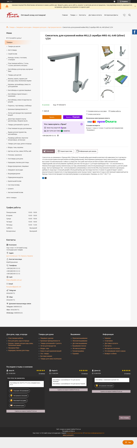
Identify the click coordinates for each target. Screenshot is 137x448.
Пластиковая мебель (15, 338)
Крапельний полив (14, 181)
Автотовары (12, 50)
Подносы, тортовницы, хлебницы (20, 105)
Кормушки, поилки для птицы (18, 162)
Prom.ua (78, 429)
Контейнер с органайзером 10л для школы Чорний (69, 383)
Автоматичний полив (15, 192)
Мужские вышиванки (80, 338)
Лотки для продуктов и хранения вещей (19, 114)
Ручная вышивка (78, 351)
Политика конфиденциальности (94, 433)
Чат (129, 442)
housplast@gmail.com (13, 287)
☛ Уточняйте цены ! (14, 38)
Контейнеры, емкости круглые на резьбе (19, 101)
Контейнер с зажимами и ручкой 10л (107, 379)
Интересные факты (111, 15)
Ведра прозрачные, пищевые (18, 166)
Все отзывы (125, 417)
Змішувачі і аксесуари (23, 27)
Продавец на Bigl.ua (68, 431)
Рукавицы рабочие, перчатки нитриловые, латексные (18, 139)
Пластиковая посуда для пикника (20, 128)
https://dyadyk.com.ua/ (14, 280)
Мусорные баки (13, 348)
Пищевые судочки (46, 338)
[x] (45, 178)
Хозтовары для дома (15, 159)
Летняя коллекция (79, 348)
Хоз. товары (44, 353)
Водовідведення (14, 173)
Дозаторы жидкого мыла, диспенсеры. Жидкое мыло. (18, 120)
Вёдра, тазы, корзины (15, 147)
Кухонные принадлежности (18, 109)
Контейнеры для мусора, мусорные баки (20, 70)
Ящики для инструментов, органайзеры (17, 133)
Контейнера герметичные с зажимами (17, 95)
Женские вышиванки (80, 341)
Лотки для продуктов (48, 346)
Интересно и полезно (112, 348)
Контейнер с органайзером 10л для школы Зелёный (66, 380)
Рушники (76, 353)
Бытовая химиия (46, 356)
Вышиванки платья (79, 346)
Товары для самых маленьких (51, 359)
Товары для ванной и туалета (18, 124)
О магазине (109, 341)
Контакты (82, 15)
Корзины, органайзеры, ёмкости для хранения (19, 85)
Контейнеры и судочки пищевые (19, 90)
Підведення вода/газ (15, 177)
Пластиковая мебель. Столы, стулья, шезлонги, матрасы (18, 64)
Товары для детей (14, 75)
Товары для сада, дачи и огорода (19, 143)
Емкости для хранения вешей (50, 351)
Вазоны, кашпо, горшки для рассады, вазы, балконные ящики (19, 80)
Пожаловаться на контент (75, 433)
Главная (65, 15)
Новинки (108, 338)
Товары (72, 15)
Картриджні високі (54, 27)
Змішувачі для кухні (39, 27)
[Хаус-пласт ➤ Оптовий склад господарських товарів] (12, 15)
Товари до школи (14, 46)
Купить (52, 117)
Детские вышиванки (80, 343)
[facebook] (43, 178)
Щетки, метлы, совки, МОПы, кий (19, 151)
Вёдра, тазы (44, 348)
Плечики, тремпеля (15, 155)
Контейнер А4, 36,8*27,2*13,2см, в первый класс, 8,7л (25, 383)
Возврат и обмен (111, 353)
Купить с (69, 117)
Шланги (10, 189)
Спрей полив (12, 54)
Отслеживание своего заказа (115, 351)
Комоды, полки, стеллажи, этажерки (17, 58)
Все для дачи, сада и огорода (18, 341)
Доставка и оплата (95, 15)
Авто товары (11, 197)
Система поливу (14, 185)
